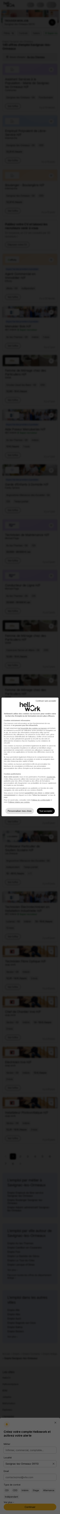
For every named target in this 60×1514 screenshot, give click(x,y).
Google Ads (51, 777)
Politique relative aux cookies (19, 802)
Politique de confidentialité (40, 800)
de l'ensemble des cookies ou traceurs (32, 728)
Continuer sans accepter (46, 701)
